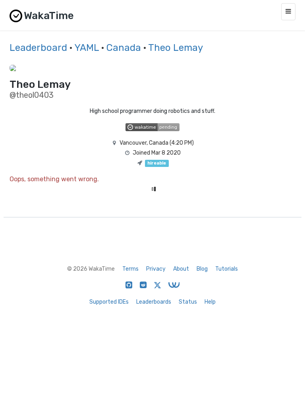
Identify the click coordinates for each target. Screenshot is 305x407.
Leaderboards (153, 301)
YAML (86, 47)
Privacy (156, 269)
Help (210, 301)
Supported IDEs (109, 301)
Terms (130, 269)
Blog (202, 269)
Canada (123, 47)
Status (188, 301)
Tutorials (226, 269)
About (181, 269)
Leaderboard (38, 47)
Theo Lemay (175, 47)
